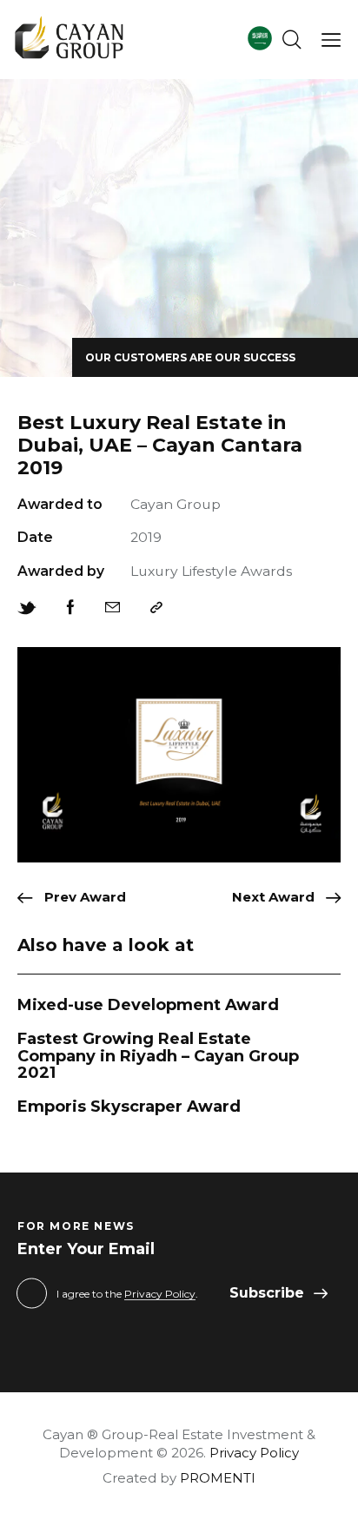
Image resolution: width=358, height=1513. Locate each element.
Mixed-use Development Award (148, 1005)
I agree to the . (127, 1293)
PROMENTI (217, 1478)
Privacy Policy (160, 1294)
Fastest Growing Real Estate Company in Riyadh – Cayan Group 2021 (158, 1056)
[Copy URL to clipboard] (156, 608)
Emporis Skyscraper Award (129, 1107)
